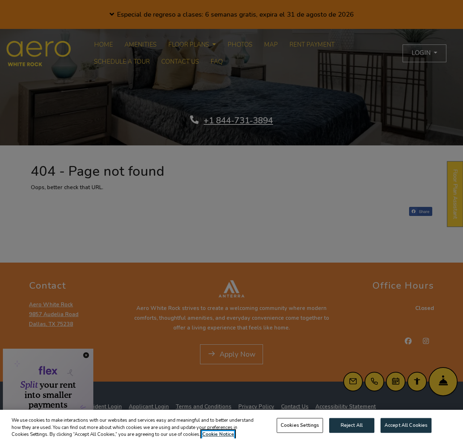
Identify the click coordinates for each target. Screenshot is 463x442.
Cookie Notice (218, 434)
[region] (231, 426)
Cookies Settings (300, 425)
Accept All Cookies (406, 425)
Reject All (352, 425)
